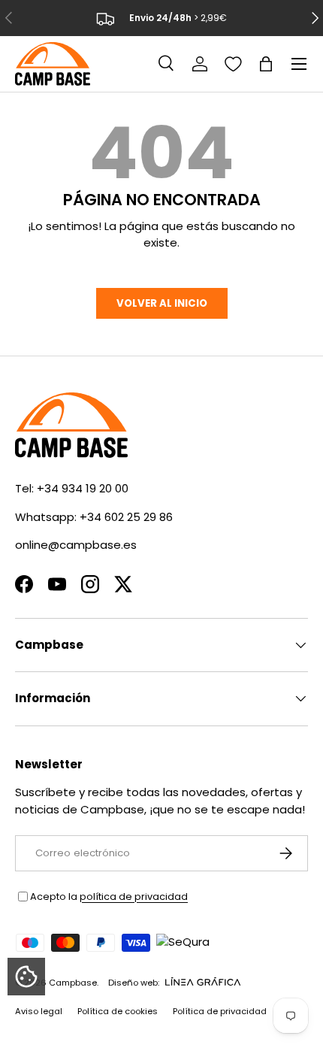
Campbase (73, 983)
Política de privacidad (220, 1011)
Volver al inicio (161, 303)
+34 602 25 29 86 (126, 517)
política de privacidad (134, 896)
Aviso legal (38, 1011)
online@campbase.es (76, 545)
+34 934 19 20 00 (82, 488)
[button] (265, 63)
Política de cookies (117, 1011)
